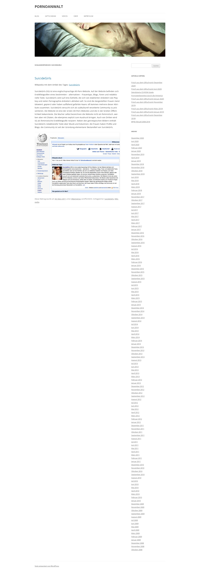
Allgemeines (76, 199)
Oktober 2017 (136, 200)
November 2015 (137, 272)
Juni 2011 (135, 445)
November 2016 (137, 236)
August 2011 (136, 438)
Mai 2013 (135, 370)
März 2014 (135, 337)
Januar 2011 (136, 461)
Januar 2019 (136, 161)
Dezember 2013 (137, 347)
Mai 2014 (135, 331)
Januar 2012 (136, 422)
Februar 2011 (136, 458)
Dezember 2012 (137, 386)
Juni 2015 (135, 288)
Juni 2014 (135, 327)
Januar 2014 (136, 344)
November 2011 (137, 429)
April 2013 (135, 373)
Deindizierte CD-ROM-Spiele (142, 92)
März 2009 (135, 533)
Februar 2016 (136, 262)
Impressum (88, 16)
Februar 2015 (136, 301)
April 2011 (135, 451)
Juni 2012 (135, 406)
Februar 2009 (136, 536)
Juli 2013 (134, 363)
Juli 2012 (134, 402)
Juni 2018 (135, 177)
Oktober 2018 (136, 170)
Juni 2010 (135, 484)
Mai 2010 (135, 487)
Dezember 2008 (137, 543)
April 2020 (135, 144)
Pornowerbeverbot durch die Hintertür (147, 95)
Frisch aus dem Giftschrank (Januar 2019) (147, 112)
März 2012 (135, 415)
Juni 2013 (135, 366)
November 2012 (137, 389)
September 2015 (137, 278)
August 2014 (136, 321)
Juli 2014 (134, 324)
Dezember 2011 (137, 425)
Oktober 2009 (136, 510)
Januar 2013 (136, 383)
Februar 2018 (136, 190)
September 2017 (137, 203)
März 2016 (135, 259)
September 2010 (137, 474)
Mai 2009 (135, 527)
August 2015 (136, 282)
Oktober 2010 (136, 471)
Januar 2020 (136, 151)
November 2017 (137, 197)
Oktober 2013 (136, 353)
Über (76, 16)
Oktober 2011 (136, 432)
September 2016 (137, 242)
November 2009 (137, 507)
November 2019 (137, 154)
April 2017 (135, 219)
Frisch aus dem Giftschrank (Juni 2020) (146, 89)
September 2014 (137, 317)
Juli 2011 (134, 442)
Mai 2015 (135, 291)
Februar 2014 (136, 340)
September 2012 (137, 396)
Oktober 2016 (136, 239)
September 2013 (137, 357)
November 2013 (137, 350)
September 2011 (137, 435)
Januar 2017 (136, 229)
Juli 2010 (134, 481)
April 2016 (135, 255)
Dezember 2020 (137, 138)
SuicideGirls (43, 78)
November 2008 (137, 546)
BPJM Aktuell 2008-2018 (140, 121)
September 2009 (137, 513)
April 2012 (135, 412)
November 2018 (137, 167)
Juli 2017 (134, 210)
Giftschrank (50, 16)
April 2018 (135, 184)
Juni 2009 (135, 523)
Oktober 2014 (136, 314)
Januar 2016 (136, 265)
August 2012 (136, 399)
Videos (65, 16)
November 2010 (137, 468)
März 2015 (135, 298)
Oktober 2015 (136, 275)
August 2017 (136, 206)
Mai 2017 (135, 216)
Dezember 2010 (137, 464)
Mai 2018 (135, 180)
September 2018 (137, 174)
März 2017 (135, 223)
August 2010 (136, 478)
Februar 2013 (136, 380)
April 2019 (135, 157)
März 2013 (135, 376)
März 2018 (135, 187)
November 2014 (137, 311)
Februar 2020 (136, 148)
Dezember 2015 (137, 268)
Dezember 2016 (137, 233)
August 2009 (136, 517)
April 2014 (135, 334)
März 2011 (135, 455)
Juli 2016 (134, 249)
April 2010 (135, 491)
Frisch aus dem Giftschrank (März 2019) (147, 108)
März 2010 (135, 494)
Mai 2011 (135, 448)
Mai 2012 (135, 409)
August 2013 (136, 360)
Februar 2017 (136, 226)
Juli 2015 (134, 285)
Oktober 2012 (136, 393)
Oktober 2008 (136, 549)
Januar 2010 (136, 500)
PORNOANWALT (49, 6)
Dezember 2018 (137, 164)
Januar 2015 (136, 304)
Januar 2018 (136, 193)
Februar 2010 (136, 497)
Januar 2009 (136, 540)
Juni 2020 (135, 141)
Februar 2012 (136, 419)
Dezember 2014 (137, 308)
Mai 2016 (135, 252)
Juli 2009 (134, 520)
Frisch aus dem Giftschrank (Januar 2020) (147, 99)
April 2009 (135, 530)
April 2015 (135, 295)
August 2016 (136, 246)
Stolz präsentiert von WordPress (47, 566)
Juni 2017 (135, 213)
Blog (37, 16)
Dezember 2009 (137, 504)
